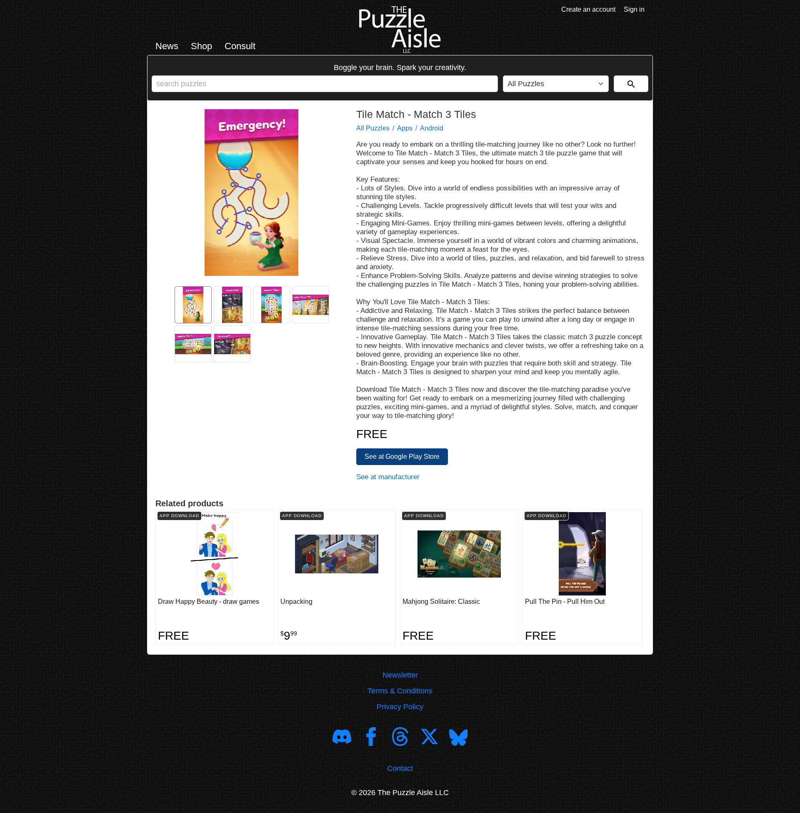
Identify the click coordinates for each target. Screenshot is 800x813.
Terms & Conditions (400, 691)
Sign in (634, 9)
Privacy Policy (400, 707)
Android (431, 128)
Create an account (588, 9)
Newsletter (400, 675)
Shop (201, 46)
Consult (240, 46)
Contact (400, 768)
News (166, 46)
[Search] (631, 83)
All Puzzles (373, 128)
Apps (404, 128)
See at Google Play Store (402, 456)
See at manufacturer (388, 477)
